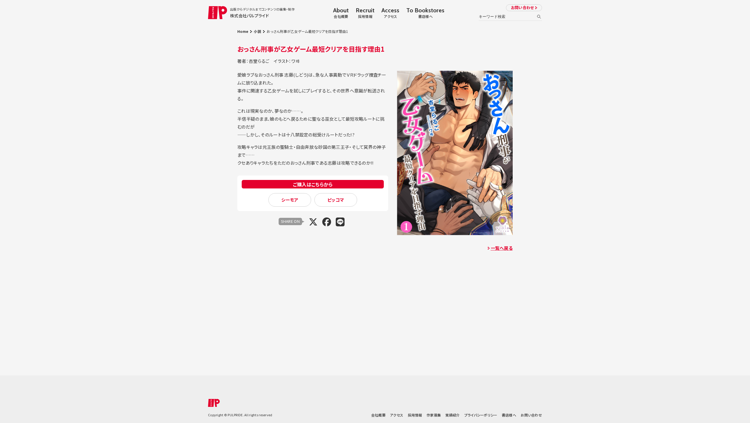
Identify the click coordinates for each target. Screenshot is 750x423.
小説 (257, 31)
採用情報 (415, 414)
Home (242, 31)
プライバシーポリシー (480, 414)
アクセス (396, 414)
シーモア (289, 200)
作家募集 (434, 414)
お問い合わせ (522, 7)
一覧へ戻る (502, 248)
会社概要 (378, 414)
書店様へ (509, 414)
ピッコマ (335, 200)
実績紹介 (452, 414)
